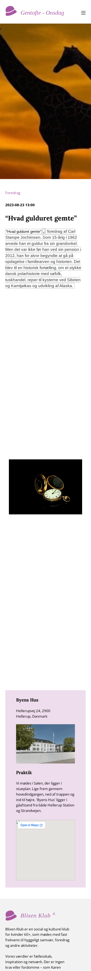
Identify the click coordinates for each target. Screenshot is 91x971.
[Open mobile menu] (83, 12)
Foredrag (12, 192)
